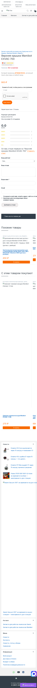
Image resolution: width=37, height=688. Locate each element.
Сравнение (6, 646)
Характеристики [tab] (6, 109)
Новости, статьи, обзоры (11, 643)
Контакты (6, 640)
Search (27, 11)
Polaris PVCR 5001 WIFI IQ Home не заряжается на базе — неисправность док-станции (21, 476)
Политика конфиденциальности (14, 665)
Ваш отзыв (5, 165)
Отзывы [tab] (16, 109)
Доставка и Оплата (9, 659)
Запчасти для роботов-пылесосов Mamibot (17, 627)
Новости (6, 637)
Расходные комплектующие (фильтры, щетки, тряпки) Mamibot (15, 282)
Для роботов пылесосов (18, 5)
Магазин (14, 15)
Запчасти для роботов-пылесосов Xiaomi (17, 624)
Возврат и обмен (9, 662)
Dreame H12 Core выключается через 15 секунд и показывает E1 (22, 449)
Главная (4, 15)
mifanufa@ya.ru (19, 2)
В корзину (16, 262)
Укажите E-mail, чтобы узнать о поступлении (17, 87)
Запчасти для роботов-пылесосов (11, 51)
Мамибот (20, 53)
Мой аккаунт (7, 656)
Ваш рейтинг (5, 158)
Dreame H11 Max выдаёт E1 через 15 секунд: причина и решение (22, 466)
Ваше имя (5, 179)
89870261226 (7, 2)
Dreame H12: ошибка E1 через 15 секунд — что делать (21, 458)
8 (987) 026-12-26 (18, 685)
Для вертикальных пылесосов (6, 5)
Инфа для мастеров (31, 4)
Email (3, 188)
